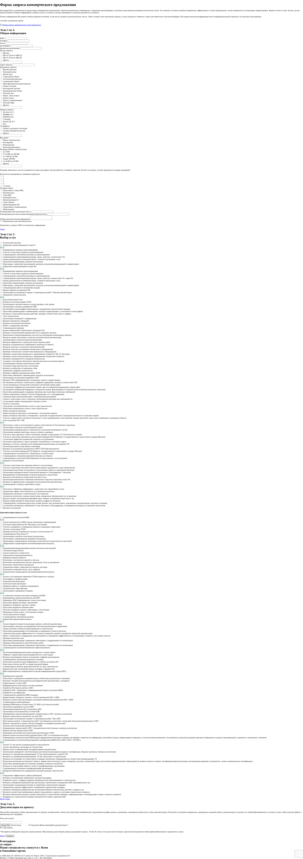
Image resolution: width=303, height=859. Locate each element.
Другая (6, 164)
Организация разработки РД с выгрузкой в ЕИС (22, 709)
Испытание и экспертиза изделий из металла (21, 560)
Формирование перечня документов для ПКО (21, 598)
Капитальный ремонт (11, 147)
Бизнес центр (8, 98)
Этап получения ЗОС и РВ (14, 420)
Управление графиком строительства (18, 371)
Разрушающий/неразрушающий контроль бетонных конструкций (29, 548)
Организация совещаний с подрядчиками (19, 319)
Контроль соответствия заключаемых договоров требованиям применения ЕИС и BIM (38, 700)
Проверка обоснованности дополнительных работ (23, 643)
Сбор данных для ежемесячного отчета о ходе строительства (27, 406)
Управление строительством (14, 295)
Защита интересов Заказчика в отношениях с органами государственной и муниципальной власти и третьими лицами (51, 416)
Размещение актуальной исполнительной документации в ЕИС (28, 733)
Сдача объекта (8, 202)
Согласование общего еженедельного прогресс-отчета (25, 401)
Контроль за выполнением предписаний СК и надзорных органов (29, 333)
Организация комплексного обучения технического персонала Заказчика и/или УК (36, 480)
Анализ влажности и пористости (16, 553)
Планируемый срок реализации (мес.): (15, 212)
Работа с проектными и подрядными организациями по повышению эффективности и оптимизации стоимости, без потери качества (56, 636)
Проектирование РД (11, 205)
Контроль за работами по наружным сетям (20, 368)
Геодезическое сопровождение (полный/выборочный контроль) (28, 572)
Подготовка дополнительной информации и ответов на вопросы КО (31, 662)
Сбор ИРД (7, 195)
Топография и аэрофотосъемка (15, 579)
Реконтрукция (8, 145)
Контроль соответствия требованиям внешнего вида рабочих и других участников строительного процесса (46, 792)
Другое (6, 60)
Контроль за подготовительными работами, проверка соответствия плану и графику (37, 314)
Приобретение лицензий (13, 676)
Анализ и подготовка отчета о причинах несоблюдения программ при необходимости (37, 399)
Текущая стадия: (6, 188)
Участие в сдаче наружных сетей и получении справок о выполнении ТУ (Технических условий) (42, 435)
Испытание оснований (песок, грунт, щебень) (21, 569)
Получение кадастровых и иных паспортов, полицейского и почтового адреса (34, 442)
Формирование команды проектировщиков (20, 250)
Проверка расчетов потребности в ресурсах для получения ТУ (28, 532)
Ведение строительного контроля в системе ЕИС (22, 716)
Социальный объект (11, 77)
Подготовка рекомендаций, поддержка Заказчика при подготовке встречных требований (39, 392)
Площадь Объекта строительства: (13, 149)
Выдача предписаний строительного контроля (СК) (24, 330)
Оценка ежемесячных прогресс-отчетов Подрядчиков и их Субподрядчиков (33, 394)
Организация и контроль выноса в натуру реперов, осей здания (28, 304)
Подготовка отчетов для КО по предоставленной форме (25, 664)
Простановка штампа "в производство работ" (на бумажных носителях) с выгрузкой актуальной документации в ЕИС (51, 721)
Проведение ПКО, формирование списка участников (24, 600)
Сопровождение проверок (13, 328)
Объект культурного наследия (15, 128)
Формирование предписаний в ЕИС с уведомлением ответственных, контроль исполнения (40, 728)
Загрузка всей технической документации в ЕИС (23, 726)
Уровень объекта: (7, 110)
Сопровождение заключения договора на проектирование (26, 255)
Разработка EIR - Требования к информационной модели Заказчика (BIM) (33, 690)
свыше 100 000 (9, 159)
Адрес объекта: (6, 65)
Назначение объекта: (8, 67)
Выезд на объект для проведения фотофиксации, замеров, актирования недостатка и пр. (38, 498)
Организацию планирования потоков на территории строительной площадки (34, 785)
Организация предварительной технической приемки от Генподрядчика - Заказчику (37, 472)
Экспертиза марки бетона (13, 551)
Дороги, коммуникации (12, 100)
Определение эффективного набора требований (22, 775)
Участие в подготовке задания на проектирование (23, 252)
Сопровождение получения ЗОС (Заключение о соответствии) (28, 453)
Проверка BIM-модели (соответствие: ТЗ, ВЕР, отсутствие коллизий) (31, 704)
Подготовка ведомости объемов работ (18, 607)
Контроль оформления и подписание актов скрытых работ (26, 342)
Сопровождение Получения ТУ (15, 534)
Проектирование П (10, 200)
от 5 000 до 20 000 (10, 156)
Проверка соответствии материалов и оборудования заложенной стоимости (33, 356)
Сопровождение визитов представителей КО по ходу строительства (30, 667)
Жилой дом (7, 74)
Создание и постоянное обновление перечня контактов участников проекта (33, 361)
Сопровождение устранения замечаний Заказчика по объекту (28, 456)
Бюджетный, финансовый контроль (17, 619)
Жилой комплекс (10, 70)
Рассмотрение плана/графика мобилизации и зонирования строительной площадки (36, 309)
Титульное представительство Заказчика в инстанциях (25, 524)
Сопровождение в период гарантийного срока (21, 484)
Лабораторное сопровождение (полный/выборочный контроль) (28, 543)
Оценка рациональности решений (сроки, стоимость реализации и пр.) (31, 259)
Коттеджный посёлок (11, 88)
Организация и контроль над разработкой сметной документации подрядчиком (35, 626)
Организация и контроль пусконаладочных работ (23, 427)
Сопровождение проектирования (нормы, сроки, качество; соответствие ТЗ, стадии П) (38, 278)
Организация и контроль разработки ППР (20, 307)
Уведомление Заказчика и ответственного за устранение (25, 494)
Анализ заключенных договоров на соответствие (23, 747)
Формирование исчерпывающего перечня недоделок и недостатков (30, 475)
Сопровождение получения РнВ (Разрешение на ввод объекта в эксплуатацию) (35, 458)
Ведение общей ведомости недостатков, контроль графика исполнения (31, 501)
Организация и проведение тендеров (18, 591)
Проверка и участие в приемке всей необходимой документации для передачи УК (36, 444)
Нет (4, 124)
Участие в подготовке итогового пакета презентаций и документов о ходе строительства (39, 468)
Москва (6, 53)
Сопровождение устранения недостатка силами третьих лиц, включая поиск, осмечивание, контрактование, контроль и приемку (55, 503)
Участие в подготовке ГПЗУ (14, 529)
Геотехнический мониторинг (14, 584)
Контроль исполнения (12, 508)
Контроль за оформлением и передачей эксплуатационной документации (32, 482)
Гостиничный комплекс (12, 79)
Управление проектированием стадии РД (19, 266)
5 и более (6, 186)
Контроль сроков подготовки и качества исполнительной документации (32, 337)
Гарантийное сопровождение (15, 207)
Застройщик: (5, 46)
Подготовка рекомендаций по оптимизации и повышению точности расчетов (34, 631)
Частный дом (8, 93)
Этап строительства (11, 316)
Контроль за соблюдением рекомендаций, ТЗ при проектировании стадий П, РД (35, 754)
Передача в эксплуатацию (13, 461)
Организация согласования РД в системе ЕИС (21, 712)
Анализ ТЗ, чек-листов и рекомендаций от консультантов (26, 745)
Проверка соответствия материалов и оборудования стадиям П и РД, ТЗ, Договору (36, 354)
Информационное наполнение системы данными (23, 686)
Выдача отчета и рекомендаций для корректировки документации (29, 749)
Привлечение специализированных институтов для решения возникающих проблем (37, 335)
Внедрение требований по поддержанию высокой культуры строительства (33, 771)
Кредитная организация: (10, 48)
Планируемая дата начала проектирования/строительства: (23, 214)
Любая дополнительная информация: (15, 219)
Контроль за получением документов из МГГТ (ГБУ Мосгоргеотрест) (31, 449)
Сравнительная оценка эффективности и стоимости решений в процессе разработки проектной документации (48, 633)
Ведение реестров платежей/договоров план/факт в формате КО (29, 669)
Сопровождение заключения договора (18, 617)
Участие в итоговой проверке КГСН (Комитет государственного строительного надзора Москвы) (42, 451)
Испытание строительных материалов (18, 565)
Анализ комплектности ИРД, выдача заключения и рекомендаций (29, 522)
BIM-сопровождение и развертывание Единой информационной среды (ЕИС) (34, 671)
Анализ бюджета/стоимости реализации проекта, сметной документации (32, 624)
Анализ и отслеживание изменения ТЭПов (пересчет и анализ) (28, 577)
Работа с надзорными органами (15, 326)
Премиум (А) (8, 117)
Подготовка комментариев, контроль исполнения (23, 262)
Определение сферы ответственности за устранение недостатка (28, 491)
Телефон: (3, 41)
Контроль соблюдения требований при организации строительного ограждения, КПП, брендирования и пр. (46, 783)
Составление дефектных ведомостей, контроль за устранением (28, 439)
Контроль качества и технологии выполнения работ (24, 347)
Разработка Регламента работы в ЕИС (18, 688)
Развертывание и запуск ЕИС (15, 683)
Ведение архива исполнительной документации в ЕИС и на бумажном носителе (35, 735)
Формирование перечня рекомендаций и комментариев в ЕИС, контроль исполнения (37, 714)
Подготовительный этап (13, 300)
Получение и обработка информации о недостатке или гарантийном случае (33, 489)
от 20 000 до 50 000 (10, 161)
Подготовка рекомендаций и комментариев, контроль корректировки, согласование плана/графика (43, 311)
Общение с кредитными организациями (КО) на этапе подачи (28, 655)
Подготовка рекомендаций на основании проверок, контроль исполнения (33, 764)
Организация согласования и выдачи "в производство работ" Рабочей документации (37, 292)
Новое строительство (11, 140)
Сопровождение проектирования (16, 702)
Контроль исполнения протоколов (17, 323)
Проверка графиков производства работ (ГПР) (21, 373)
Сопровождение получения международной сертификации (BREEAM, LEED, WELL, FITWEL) (42, 740)
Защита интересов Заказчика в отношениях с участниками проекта (30, 413)
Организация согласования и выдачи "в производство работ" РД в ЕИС (32, 719)
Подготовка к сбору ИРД (13, 190)
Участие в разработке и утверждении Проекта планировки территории (31, 527)
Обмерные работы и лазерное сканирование (21, 586)
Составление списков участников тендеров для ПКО (24, 596)
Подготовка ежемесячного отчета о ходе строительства (25, 408)
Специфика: (5, 126)
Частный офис (9, 103)
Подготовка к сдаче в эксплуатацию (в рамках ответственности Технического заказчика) (39, 425)
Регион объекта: (6, 51)
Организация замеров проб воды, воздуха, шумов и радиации (28, 432)
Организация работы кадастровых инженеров (21, 446)
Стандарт (7, 119)
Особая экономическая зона (14, 131)
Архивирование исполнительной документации (22, 340)
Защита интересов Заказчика (14, 411)
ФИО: (2, 38)
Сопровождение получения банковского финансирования (26, 648)
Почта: (2, 43)
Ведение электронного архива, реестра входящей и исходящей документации (34, 723)
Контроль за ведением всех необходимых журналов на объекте (28, 345)
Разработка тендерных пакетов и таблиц (19, 605)
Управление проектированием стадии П (19, 245)
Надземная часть (9, 198)
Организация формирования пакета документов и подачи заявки (29, 652)
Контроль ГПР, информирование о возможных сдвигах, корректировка (31, 380)
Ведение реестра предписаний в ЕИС (18, 730)
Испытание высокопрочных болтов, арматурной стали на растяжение (31, 562)
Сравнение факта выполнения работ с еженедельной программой (29, 397)
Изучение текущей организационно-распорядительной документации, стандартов (36, 681)
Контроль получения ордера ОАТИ (17, 302)
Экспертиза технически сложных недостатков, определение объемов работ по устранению (39, 496)
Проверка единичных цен (13, 638)
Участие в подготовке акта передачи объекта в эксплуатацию (28, 465)
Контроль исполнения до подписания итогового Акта (25, 477)
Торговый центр (9, 72)
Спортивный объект (11, 81)
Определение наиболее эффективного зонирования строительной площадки (34, 787)
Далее (2, 229)
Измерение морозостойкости (14, 558)
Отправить (10, 836)
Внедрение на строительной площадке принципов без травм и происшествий (34, 797)
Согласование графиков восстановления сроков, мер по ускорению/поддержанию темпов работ (41, 387)
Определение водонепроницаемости (17, 555)
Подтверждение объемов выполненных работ (21, 363)
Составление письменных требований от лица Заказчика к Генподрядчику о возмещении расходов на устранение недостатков (54, 506)
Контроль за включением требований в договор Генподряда (27, 778)
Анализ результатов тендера (14, 614)
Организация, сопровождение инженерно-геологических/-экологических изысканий (37, 541)
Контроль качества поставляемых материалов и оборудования (28, 349)
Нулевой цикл (8, 193)
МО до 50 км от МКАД (12, 55)
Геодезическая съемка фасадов (15, 588)
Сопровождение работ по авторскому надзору (21, 288)
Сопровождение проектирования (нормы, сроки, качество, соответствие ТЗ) (34, 257)
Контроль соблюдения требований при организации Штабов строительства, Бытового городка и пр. (43, 790)
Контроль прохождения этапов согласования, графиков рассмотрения (31, 657)
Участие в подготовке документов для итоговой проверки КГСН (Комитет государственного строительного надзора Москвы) (54, 437)
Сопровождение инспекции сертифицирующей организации (27, 768)
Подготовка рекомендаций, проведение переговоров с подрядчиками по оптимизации (38, 641)
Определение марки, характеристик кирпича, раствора (25, 567)
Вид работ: (4, 138)
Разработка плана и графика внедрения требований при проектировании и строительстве (39, 780)
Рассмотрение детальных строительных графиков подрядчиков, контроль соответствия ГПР (40, 382)
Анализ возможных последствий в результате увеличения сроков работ (31, 385)
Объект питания (9, 86)
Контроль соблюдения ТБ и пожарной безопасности (24, 359)
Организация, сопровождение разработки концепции (24, 539)
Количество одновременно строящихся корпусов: (20, 174)
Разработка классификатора (14, 693)
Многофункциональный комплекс (17, 84)
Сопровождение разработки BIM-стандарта (20, 695)
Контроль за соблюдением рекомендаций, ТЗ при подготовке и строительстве (34, 757)
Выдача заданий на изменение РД (16, 290)
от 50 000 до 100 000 (11, 154)
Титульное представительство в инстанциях (21, 366)
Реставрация (8, 142)
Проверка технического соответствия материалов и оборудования (29, 352)
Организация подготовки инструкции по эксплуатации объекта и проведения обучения (38, 470)
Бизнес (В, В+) (9, 122)
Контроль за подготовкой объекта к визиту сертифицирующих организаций (34, 766)
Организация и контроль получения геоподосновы (23, 536)
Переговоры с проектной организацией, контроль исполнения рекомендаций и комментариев (41, 264)
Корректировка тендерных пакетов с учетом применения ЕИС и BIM (31, 697)
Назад (2, 799)
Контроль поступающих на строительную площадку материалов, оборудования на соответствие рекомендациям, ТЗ (50, 759)
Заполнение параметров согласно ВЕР (18, 707)
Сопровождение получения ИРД (16, 517)
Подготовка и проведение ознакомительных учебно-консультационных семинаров (36, 678)
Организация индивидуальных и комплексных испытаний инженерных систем (35, 430)
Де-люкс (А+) (8, 112)
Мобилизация (8, 209)
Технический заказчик (12, 243)
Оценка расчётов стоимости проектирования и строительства (28, 629)
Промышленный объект (12, 91)
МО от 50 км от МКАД (12, 58)
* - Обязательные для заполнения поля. (16, 221)
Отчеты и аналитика (11, 404)
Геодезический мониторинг (14, 581)
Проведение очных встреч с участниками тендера (23, 612)
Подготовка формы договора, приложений (20, 603)
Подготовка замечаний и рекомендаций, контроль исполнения (28, 375)
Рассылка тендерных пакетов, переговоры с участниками (26, 610)
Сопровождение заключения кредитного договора (23, 659)
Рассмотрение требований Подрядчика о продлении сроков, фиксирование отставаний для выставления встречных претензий (54, 390)
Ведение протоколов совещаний (16, 321)
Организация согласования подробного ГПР (21, 378)
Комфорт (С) (8, 114)
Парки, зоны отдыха (11, 96)
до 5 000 (6, 152)
